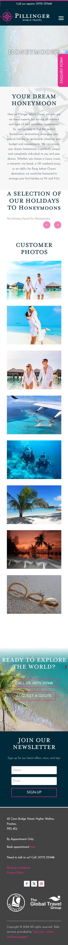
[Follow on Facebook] (27, 884)
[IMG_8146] (34, 298)
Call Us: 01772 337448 (34, 683)
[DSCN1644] (34, 568)
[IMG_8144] (34, 388)
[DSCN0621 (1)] (34, 523)
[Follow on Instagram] (41, 884)
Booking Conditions (18, 867)
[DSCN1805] (34, 613)
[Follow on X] (34, 884)
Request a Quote (34, 696)
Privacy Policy (15, 872)
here (32, 847)
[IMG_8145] (34, 343)
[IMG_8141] (34, 433)
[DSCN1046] (34, 478)
